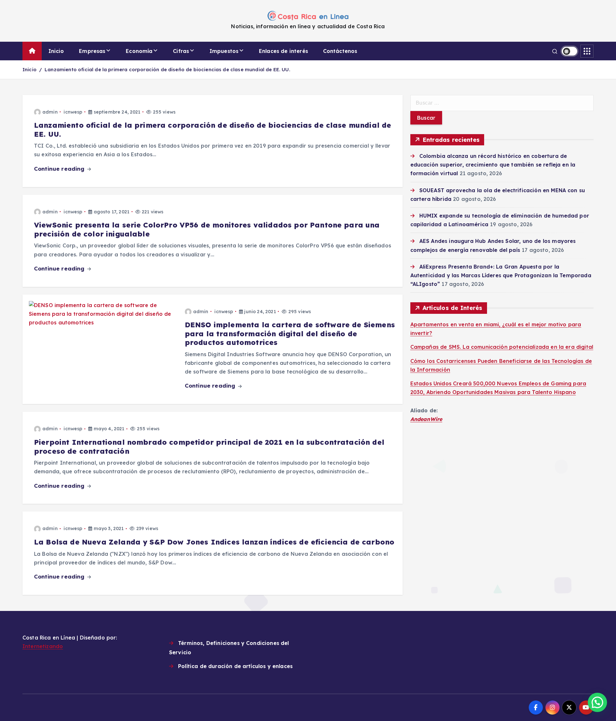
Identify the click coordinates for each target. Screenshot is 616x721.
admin (50, 112)
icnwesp (73, 112)
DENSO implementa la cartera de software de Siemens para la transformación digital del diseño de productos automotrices (290, 333)
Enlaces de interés (283, 51)
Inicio (56, 51)
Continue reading (60, 168)
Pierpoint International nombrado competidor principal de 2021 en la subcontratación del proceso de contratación (209, 447)
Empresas (92, 51)
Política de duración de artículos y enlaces (235, 666)
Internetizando (42, 646)
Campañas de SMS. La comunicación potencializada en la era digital (501, 347)
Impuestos (224, 51)
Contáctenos (340, 51)
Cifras (181, 51)
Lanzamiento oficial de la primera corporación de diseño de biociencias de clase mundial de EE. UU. (167, 69)
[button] (597, 702)
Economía (139, 51)
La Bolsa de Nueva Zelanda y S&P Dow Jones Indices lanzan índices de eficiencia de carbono (214, 541)
